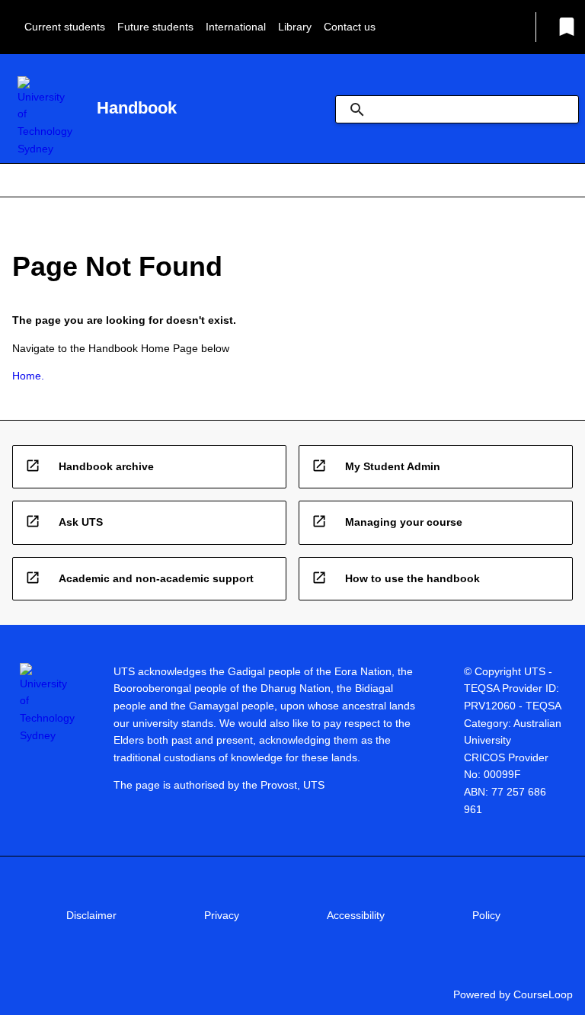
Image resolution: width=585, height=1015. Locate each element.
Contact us (350, 27)
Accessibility (356, 915)
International (236, 27)
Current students (64, 27)
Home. (28, 376)
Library (295, 27)
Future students (155, 27)
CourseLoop (543, 994)
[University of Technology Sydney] (45, 117)
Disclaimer (91, 915)
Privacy (221, 915)
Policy (486, 915)
